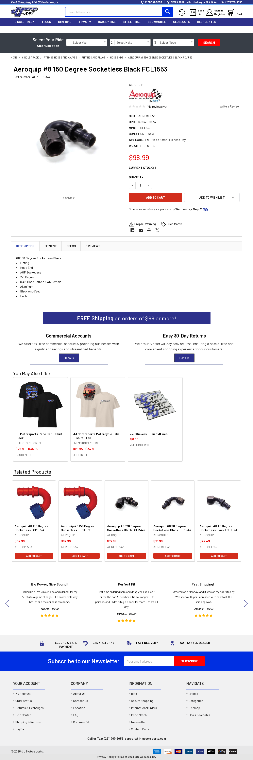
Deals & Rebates (199, 715)
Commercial (81, 722)
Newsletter (138, 722)
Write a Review (230, 106)
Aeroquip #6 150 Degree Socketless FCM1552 (77, 528)
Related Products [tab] (32, 472)
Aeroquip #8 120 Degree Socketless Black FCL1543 (126, 528)
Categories (196, 700)
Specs (71, 246)
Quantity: (136, 177)
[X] (222, 29)
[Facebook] (205, 29)
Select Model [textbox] (168, 42)
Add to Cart (34, 555)
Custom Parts (140, 729)
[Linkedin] (238, 29)
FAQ (75, 715)
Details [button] (69, 358)
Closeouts (181, 22)
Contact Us (80, 700)
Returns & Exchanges (29, 708)
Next (246, 603)
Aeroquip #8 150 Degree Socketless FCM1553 (31, 528)
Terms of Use (124, 756)
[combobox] (89, 42)
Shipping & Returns (28, 722)
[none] (68, 138)
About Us (79, 693)
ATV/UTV (84, 22)
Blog (134, 693)
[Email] (140, 230)
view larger (69, 197)
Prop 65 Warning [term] (145, 224)
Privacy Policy (105, 756)
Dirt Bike (64, 22)
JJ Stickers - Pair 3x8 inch (149, 434)
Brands (193, 693)
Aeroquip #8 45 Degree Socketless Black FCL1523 (218, 528)
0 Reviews (93, 246)
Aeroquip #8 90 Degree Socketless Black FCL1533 (172, 528)
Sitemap (194, 708)
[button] (212, 197)
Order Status (23, 700)
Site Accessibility (145, 756)
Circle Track (24, 22)
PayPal (20, 729)
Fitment (50, 246)
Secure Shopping (142, 700)
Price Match (139, 715)
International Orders (144, 708)
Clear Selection (48, 45)
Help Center (206, 22)
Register (219, 14)
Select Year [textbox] (80, 42)
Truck (46, 22)
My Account (23, 693)
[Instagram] (213, 29)
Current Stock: (142, 167)
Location (79, 708)
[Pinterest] (230, 29)
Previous (7, 603)
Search (209, 42)
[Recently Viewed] (182, 12)
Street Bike (132, 22)
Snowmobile (157, 22)
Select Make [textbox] (124, 42)
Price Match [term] (174, 224)
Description (25, 246)
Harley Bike (107, 22)
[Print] (149, 230)
